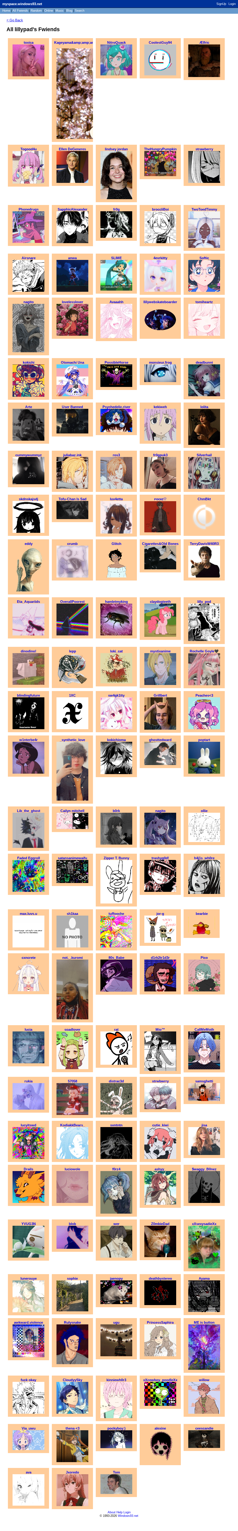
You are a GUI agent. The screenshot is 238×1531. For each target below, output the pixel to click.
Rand (36, 10)
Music (60, 10)
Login (232, 4)
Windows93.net (128, 1516)
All (20, 10)
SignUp (221, 4)
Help (119, 1512)
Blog (69, 10)
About (112, 1512)
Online (48, 10)
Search (79, 10)
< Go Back (15, 20)
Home (6, 10)
